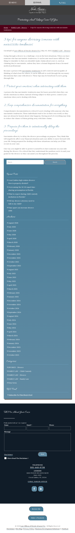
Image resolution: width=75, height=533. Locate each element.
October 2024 (13, 308)
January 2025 (13, 297)
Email (29, 425)
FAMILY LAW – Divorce (17, 375)
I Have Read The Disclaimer (18, 458)
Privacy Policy (28, 529)
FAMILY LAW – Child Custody (19, 371)
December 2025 (14, 254)
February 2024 (14, 339)
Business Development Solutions (47, 529)
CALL (63, 3)
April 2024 (12, 332)
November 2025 (14, 258)
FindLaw (65, 529)
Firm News (12, 383)
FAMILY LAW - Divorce (61, 51)
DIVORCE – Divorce (16, 367)
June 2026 (12, 231)
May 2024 (12, 328)
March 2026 (13, 242)
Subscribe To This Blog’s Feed (20, 395)
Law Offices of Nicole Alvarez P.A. (27, 51)
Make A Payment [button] (37, 518)
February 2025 (14, 293)
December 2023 (14, 347)
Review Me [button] (36, 509)
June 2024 (12, 324)
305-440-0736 (37, 467)
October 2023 (13, 355)
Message (7, 432)
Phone (51, 425)
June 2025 (12, 277)
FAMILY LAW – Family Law (18, 379)
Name (6, 425)
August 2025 (13, 269)
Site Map (19, 529)
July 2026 (12, 227)
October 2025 (13, 262)
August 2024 (13, 316)
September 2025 (14, 266)
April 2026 (12, 238)
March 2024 (13, 336)
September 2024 (14, 312)
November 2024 (14, 304)
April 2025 (12, 285)
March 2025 (12, 289)
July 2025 (12, 273)
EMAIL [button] (39, 2)
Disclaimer (8, 454)
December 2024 (14, 301)
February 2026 (14, 246)
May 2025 (12, 281)
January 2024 (13, 343)
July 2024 (12, 320)
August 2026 (13, 223)
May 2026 (12, 235)
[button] (12, 2)
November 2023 (14, 351)
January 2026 (13, 250)
